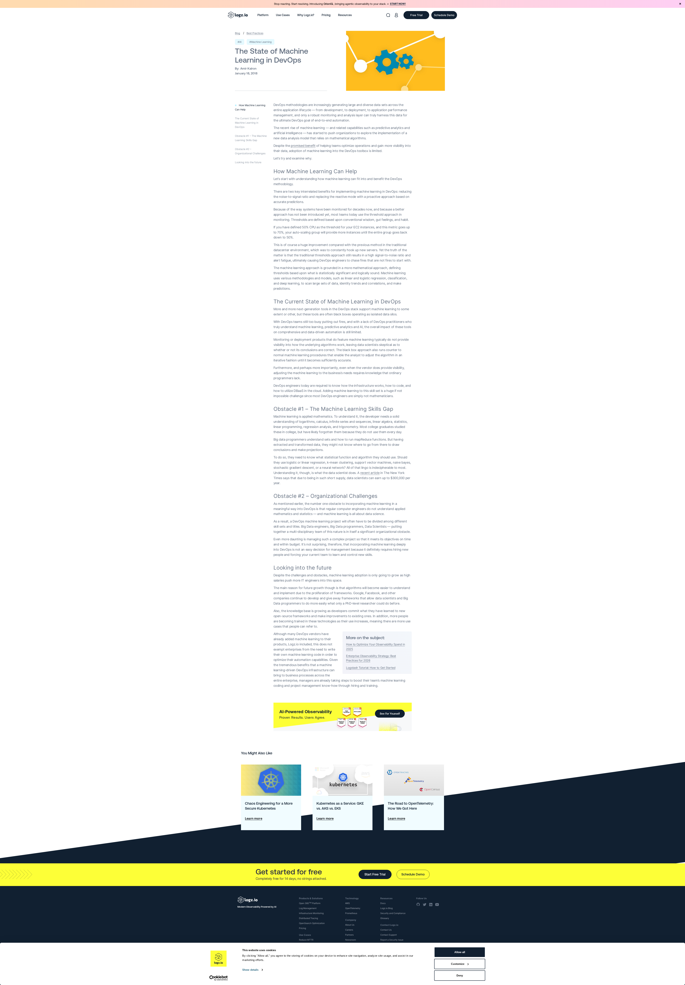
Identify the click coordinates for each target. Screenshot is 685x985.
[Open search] (388, 15)
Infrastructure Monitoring (311, 913)
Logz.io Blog (386, 908)
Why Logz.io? (305, 15)
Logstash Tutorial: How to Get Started (370, 667)
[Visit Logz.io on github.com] (418, 904)
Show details (250, 969)
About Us (349, 924)
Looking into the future (248, 162)
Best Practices (255, 33)
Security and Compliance (392, 913)
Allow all (459, 952)
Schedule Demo (413, 874)
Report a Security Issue (391, 939)
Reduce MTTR (306, 939)
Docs (382, 903)
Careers (349, 929)
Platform (262, 15)
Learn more (253, 818)
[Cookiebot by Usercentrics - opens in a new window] (218, 978)
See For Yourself (390, 713)
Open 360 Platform (309, 903)
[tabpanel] (342, 4)
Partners (349, 934)
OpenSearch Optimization (312, 923)
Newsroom (350, 939)
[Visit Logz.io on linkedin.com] (431, 904)
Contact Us (386, 929)
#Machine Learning (260, 41)
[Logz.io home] (238, 15)
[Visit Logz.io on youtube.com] (437, 904)
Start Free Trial (374, 874)
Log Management (307, 908)
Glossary (384, 918)
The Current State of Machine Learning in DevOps (247, 122)
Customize (457, 963)
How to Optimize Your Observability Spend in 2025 (375, 647)
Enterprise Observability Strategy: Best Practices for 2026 (371, 658)
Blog (237, 33)
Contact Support (388, 934)
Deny (459, 975)
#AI (240, 41)
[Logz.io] (266, 900)
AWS (347, 903)
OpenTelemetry (352, 908)
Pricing (326, 15)
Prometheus (351, 913)
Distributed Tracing (308, 918)
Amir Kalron (248, 68)
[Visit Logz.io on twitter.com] (424, 904)
